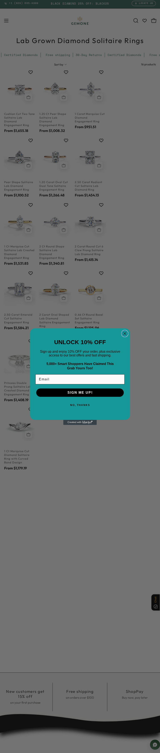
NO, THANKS (80, 405)
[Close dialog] (125, 333)
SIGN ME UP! (80, 392)
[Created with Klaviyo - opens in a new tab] (80, 422)
